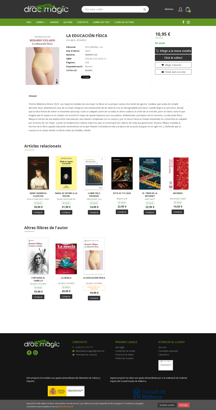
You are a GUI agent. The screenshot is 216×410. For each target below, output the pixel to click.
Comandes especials (168, 351)
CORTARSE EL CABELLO (38, 279)
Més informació (66, 406)
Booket (88, 70)
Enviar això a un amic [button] (175, 71)
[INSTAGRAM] (188, 22)
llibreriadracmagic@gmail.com (90, 351)
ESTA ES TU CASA (122, 193)
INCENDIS (178, 193)
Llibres (40, 22)
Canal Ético (163, 354)
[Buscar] (145, 9)
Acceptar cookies (167, 405)
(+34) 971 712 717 (84, 347)
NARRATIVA (91, 54)
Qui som (162, 347)
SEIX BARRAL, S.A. (94, 46)
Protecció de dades (124, 354)
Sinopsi (33, 95)
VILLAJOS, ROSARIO (76, 40)
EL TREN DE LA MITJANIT (149, 194)
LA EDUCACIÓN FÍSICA (94, 277)
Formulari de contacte (86, 354)
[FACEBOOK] (183, 22)
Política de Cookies (124, 358)
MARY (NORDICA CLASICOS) (38, 194)
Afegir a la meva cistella (175, 51)
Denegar (184, 405)
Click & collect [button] (173, 57)
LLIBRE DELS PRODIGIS (94, 194)
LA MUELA (66, 277)
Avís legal (119, 347)
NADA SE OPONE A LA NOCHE (66, 194)
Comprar (38, 212)
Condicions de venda (125, 351)
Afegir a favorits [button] (173, 64)
